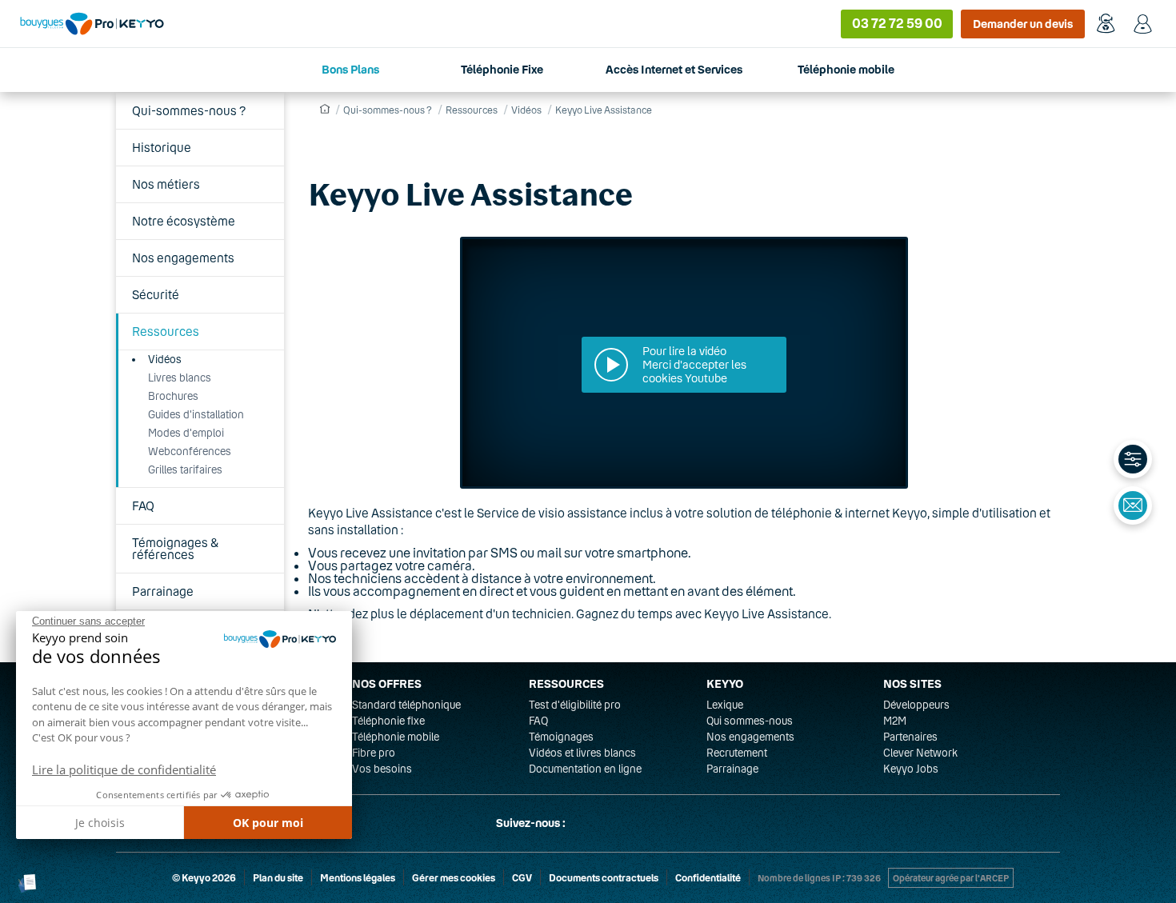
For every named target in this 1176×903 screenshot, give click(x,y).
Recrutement (736, 752)
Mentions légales (357, 877)
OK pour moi (268, 822)
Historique (161, 147)
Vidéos (165, 359)
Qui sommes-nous (749, 720)
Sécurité (155, 294)
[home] (323, 109)
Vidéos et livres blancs (582, 752)
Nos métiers (166, 184)
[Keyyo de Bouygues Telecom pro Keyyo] (92, 23)
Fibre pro (373, 752)
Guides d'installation (196, 414)
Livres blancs (179, 377)
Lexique (724, 704)
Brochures (173, 396)
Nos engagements (183, 257)
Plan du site (278, 877)
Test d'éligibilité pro (575, 704)
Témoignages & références (175, 548)
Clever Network (920, 752)
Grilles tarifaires (185, 469)
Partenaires (910, 736)
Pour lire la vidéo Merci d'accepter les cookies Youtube (694, 364)
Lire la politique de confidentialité (124, 769)
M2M (894, 720)
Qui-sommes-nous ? (189, 110)
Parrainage (163, 591)
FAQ (143, 505)
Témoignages (561, 736)
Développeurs (916, 704)
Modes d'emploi (186, 432)
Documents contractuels (603, 877)
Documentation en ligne (585, 768)
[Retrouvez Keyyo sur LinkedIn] (623, 823)
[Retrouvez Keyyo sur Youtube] (661, 823)
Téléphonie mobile (395, 736)
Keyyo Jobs (910, 768)
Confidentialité (708, 877)
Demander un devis (1023, 23)
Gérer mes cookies (453, 877)
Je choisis (100, 822)
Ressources (165, 331)
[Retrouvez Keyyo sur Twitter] (585, 823)
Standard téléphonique (406, 704)
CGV (522, 877)
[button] (28, 883)
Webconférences (189, 451)
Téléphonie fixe (388, 720)
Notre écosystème (183, 221)
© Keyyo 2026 (204, 877)
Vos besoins (382, 768)
